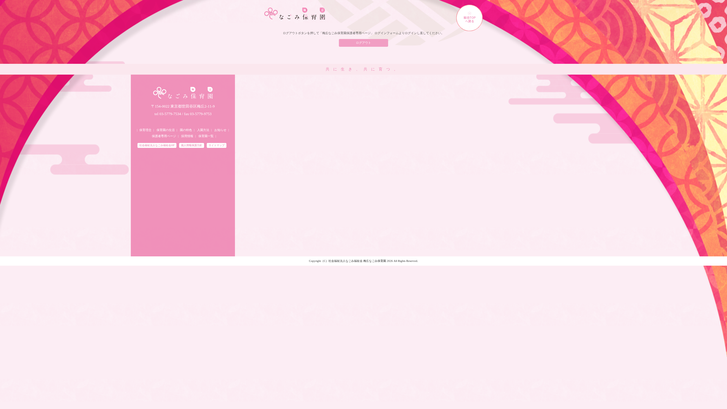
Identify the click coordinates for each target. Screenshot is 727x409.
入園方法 (203, 130)
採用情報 (187, 136)
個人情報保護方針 (191, 145)
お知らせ (220, 130)
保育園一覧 (206, 136)
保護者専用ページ (164, 136)
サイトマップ (217, 145)
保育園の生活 (166, 130)
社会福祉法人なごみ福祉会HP (157, 145)
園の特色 (186, 130)
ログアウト (363, 42)
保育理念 (145, 130)
